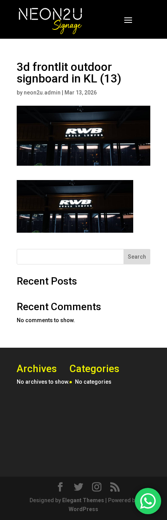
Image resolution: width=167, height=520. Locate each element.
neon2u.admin (42, 92)
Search (137, 257)
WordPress (83, 509)
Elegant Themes (83, 500)
